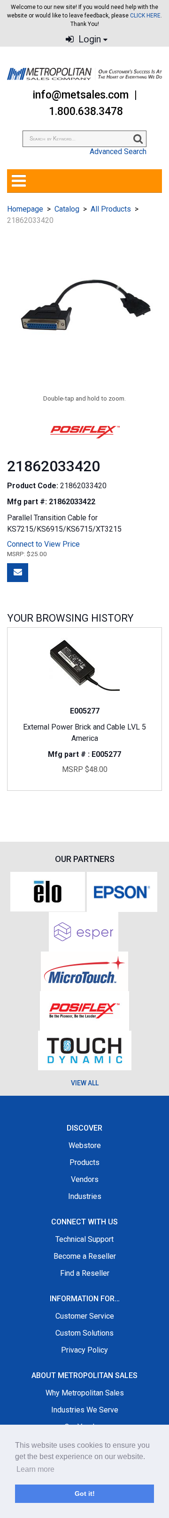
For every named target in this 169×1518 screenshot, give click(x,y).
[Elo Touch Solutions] (47, 891)
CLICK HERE (145, 15)
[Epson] (122, 891)
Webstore (85, 1145)
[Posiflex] (84, 1010)
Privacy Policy (84, 1350)
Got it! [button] (85, 1493)
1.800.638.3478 (86, 111)
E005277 (85, 710)
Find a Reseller (84, 1273)
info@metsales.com (80, 95)
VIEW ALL (85, 1083)
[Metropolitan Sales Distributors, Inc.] (84, 74)
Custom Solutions (84, 1333)
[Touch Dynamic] (84, 1050)
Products (84, 1162)
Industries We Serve (84, 1409)
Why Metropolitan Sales (85, 1392)
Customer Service (84, 1316)
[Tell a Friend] (17, 572)
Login (88, 39)
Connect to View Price (43, 544)
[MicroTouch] (84, 971)
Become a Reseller (85, 1256)
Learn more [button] (35, 1469)
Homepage (25, 209)
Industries (84, 1196)
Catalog (66, 209)
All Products (111, 209)
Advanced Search (118, 151)
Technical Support (84, 1239)
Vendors (85, 1179)
